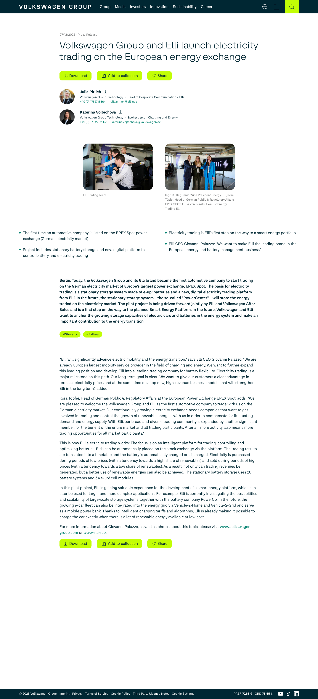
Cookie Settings (183, 694)
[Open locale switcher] (265, 7)
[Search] (292, 6)
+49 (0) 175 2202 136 (93, 122)
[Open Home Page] (55, 7)
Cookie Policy (120, 694)
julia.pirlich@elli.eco (123, 102)
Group (105, 6)
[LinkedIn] (296, 693)
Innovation (159, 6)
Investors (138, 6)
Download (78, 75)
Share (162, 75)
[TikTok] (288, 693)
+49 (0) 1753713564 (93, 102)
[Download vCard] (106, 92)
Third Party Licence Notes (151, 694)
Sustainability (185, 6)
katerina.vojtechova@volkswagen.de (136, 122)
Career (206, 6)
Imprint (64, 694)
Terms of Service (96, 694)
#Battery (93, 334)
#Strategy (70, 334)
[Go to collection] (276, 7)
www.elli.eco (95, 532)
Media (120, 6)
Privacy (77, 694)
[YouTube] (280, 693)
